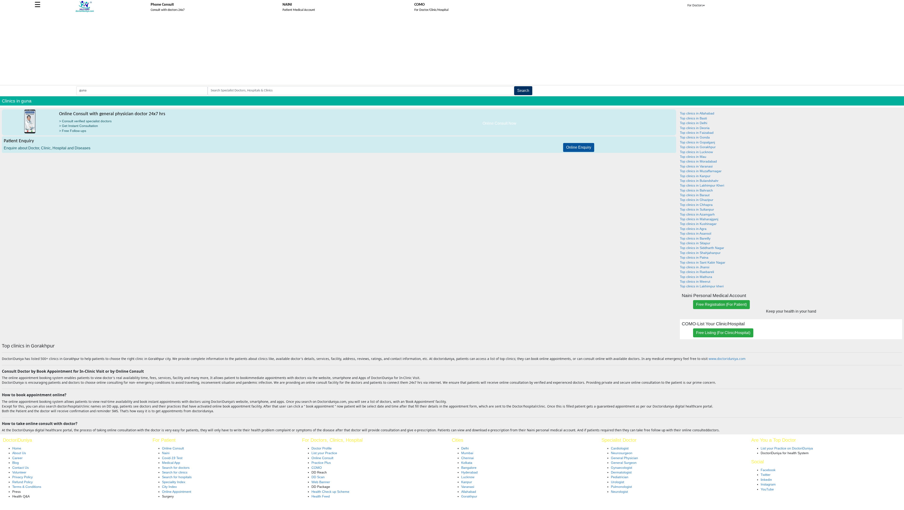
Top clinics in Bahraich (696, 190)
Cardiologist (620, 448)
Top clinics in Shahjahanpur (700, 253)
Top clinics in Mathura (696, 277)
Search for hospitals (177, 477)
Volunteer (19, 472)
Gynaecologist (621, 467)
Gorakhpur (469, 496)
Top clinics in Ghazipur (696, 200)
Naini (166, 453)
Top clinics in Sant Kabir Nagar (702, 262)
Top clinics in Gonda (695, 137)
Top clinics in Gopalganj (697, 142)
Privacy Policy (22, 477)
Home (16, 448)
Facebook (768, 470)
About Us (19, 453)
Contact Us (20, 467)
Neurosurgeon (621, 453)
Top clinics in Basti (693, 118)
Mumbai (467, 453)
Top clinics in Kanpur (695, 176)
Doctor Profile (321, 448)
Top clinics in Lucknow (696, 152)
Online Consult (173, 448)
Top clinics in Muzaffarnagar (701, 171)
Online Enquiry (578, 147)
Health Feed (320, 496)
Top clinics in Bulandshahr (699, 181)
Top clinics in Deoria (695, 128)
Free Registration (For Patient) (721, 304)
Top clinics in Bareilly (695, 238)
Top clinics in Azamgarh (697, 214)
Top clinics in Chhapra (696, 205)
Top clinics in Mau (693, 157)
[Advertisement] (452, 50)
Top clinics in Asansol (695, 233)
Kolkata (466, 463)
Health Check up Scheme (330, 492)
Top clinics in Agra (693, 229)
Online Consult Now (499, 123)
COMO (316, 467)
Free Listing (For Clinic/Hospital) (723, 333)
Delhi (465, 448)
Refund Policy (22, 482)
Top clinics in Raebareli (697, 272)
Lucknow (467, 477)
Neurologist (619, 492)
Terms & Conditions (26, 487)
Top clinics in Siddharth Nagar (702, 248)
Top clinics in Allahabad (697, 113)
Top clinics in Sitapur (695, 243)
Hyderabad (469, 472)
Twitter (766, 475)
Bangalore (468, 467)
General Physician (624, 458)
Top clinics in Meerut (695, 281)
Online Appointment (176, 492)
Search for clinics (174, 472)
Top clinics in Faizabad (697, 133)
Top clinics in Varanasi (696, 166)
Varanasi (467, 487)
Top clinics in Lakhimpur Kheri (702, 185)
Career (17, 458)
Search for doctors (176, 467)
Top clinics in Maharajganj (699, 219)
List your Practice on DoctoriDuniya (787, 448)
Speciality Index (173, 482)
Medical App (171, 463)
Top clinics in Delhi (693, 123)
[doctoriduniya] (84, 11)
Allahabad (468, 492)
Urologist (617, 482)
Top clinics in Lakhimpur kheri (702, 286)
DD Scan (318, 477)
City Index (169, 487)
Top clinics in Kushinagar (698, 224)
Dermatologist (621, 472)
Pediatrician (619, 477)
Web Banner (320, 482)
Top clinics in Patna (694, 257)
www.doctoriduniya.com (727, 358)
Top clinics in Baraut (695, 195)
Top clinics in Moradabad (698, 161)
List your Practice (324, 453)
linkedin (766, 479)
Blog (15, 463)
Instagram (768, 484)
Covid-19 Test (172, 458)
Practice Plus (321, 463)
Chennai (467, 458)
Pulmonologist (621, 487)
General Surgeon (624, 463)
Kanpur (466, 482)
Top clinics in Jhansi (694, 267)
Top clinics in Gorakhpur (698, 147)
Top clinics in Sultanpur (697, 209)
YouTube (767, 489)
